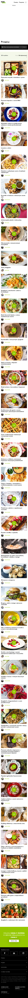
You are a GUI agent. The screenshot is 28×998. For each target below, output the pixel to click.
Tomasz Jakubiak (7, 127)
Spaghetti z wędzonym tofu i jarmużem (13, 920)
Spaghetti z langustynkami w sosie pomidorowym (11, 701)
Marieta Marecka (7, 199)
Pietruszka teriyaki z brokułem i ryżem (13, 77)
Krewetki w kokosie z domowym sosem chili (13, 196)
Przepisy (16, 2)
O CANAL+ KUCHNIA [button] (5, 972)
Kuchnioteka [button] (4, 967)
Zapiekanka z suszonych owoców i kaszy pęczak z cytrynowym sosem (13, 726)
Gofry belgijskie (6, 267)
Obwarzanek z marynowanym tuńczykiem (10, 243)
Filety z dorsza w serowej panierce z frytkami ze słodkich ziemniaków (12, 847)
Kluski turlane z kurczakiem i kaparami (13, 387)
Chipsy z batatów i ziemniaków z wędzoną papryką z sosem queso (11, 484)
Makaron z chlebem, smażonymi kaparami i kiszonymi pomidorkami (12, 459)
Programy (21, 2)
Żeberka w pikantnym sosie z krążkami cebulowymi (13, 171)
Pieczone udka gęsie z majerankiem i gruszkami (12, 896)
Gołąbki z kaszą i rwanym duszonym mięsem (12, 677)
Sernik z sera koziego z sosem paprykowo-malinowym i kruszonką (12, 652)
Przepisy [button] (3, 958)
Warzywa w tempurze (8, 580)
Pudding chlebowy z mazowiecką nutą (13, 823)
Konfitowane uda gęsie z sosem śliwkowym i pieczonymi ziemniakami (12, 410)
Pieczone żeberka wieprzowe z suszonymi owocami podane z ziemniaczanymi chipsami (10, 751)
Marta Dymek (6, 80)
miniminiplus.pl (4, 991)
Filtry (24, 47)
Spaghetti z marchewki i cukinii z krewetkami (11, 291)
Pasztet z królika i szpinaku (9, 532)
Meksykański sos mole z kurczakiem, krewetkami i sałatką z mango (12, 556)
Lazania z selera (6, 148)
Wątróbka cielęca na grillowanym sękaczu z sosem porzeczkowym (11, 124)
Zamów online (14, 940)
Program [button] (3, 962)
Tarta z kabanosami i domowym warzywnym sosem (11, 435)
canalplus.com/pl (4, 986)
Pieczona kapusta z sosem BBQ (10, 100)
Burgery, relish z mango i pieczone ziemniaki (11, 603)
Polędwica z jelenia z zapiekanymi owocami (11, 508)
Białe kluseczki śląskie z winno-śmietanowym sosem (10, 315)
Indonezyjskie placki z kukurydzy (11, 220)
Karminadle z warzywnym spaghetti (12, 339)
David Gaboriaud (7, 705)
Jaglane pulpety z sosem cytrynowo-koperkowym (12, 799)
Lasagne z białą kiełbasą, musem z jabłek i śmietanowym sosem (14, 871)
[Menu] (26, 2)
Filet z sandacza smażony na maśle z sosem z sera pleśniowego (12, 628)
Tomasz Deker (6, 270)
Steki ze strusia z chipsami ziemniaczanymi (9, 363)
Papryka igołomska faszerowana (11, 776)
